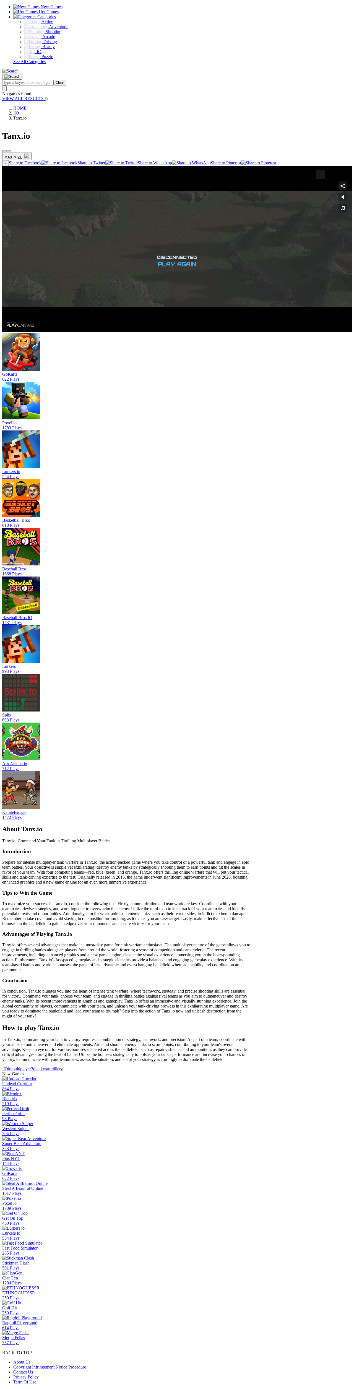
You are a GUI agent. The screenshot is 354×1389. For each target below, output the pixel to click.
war (46, 1068)
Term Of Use (24, 1382)
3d (33, 1068)
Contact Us (23, 1372)
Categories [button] (46, 16)
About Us (21, 1362)
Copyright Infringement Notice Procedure (49, 1367)
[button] (10, 71)
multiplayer (21, 1068)
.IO (16, 113)
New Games (51, 6)
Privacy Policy (26, 1377)
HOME (20, 108)
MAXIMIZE (13, 157)
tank (39, 1068)
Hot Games (48, 11)
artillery (56, 1068)
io (9, 1068)
